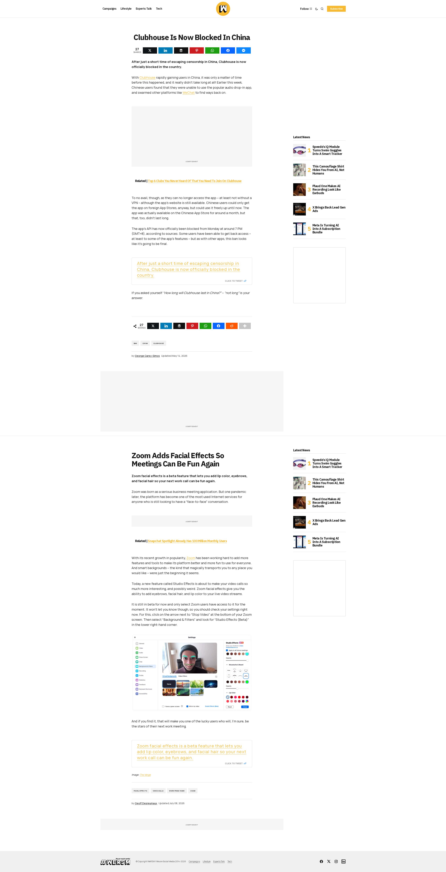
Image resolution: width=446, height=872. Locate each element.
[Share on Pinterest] (192, 326)
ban (135, 343)
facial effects (140, 791)
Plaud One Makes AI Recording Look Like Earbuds (326, 189)
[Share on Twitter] (153, 326)
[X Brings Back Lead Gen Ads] (299, 209)
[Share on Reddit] (232, 326)
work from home (177, 791)
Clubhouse (147, 77)
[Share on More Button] (245, 326)
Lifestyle (206, 861)
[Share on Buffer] (179, 326)
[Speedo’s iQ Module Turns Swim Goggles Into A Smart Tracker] (299, 150)
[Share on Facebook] (218, 326)
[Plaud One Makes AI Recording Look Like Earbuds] (299, 189)
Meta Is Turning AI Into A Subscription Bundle (326, 228)
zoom (193, 791)
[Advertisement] (192, 135)
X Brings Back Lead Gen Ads (329, 209)
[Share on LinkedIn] (166, 326)
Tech (229, 861)
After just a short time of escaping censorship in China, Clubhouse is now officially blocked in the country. (188, 269)
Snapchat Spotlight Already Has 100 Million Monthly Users (187, 541)
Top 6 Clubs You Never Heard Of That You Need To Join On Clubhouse (194, 181)
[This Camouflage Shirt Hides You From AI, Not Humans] (299, 170)
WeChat (189, 92)
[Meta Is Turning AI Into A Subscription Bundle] (299, 229)
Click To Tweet (234, 281)
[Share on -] (150, 50)
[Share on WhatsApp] (205, 326)
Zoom (190, 558)
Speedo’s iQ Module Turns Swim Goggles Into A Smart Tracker (327, 150)
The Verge (145, 774)
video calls (158, 791)
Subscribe (336, 8)
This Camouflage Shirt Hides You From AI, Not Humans (328, 169)
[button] (316, 9)
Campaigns (194, 861)
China (145, 343)
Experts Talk (219, 861)
